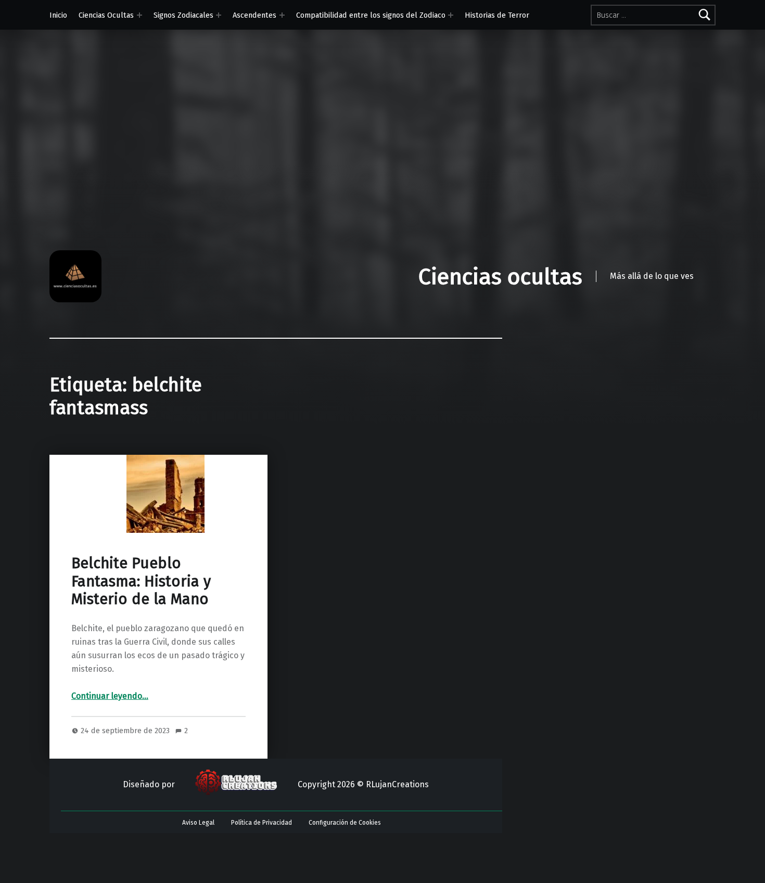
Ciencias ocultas (500, 276)
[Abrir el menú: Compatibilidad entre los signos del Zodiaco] (450, 15)
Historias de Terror (497, 15)
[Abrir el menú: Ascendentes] (282, 15)
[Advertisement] (382, 172)
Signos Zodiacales (183, 15)
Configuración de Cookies (345, 822)
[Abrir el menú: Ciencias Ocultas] (139, 15)
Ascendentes (254, 15)
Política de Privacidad (261, 822)
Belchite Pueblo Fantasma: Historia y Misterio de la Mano (141, 581)
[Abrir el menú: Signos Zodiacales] (218, 15)
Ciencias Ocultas (106, 15)
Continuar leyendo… (109, 696)
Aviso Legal (198, 822)
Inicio (58, 15)
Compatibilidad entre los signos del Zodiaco (370, 15)
